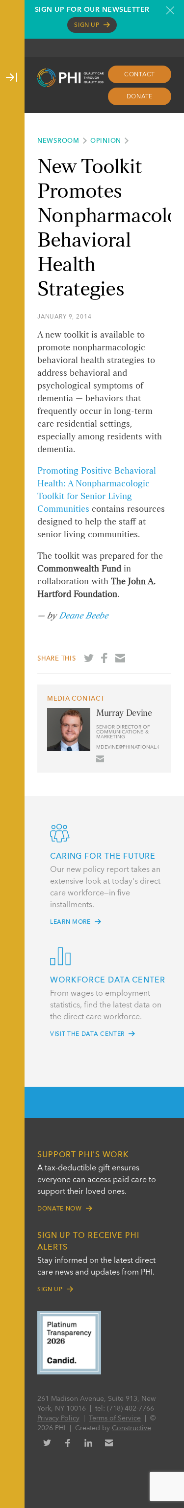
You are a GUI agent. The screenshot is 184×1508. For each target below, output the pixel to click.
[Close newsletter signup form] (170, 10)
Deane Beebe (83, 616)
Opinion (105, 141)
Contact (139, 75)
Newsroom (58, 141)
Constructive (131, 1428)
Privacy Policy (58, 1418)
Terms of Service (115, 1418)
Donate (140, 97)
